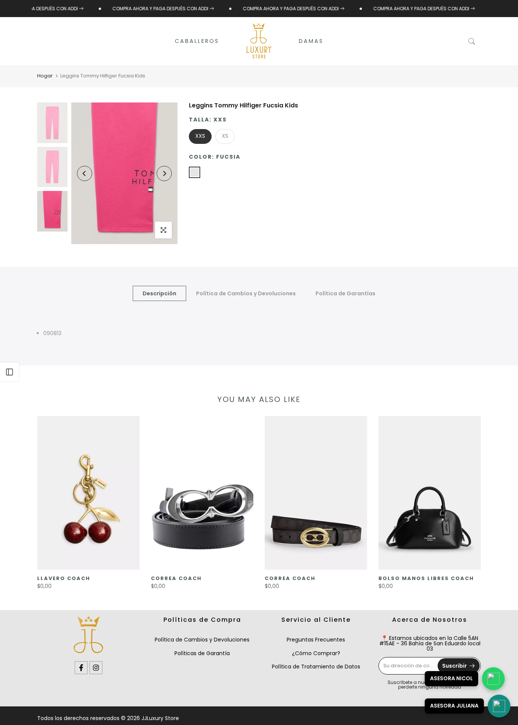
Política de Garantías (345, 293)
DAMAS (311, 41)
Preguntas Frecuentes (316, 639)
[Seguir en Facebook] (81, 667)
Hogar (45, 75)
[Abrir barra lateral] (9, 371)
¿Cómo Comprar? (316, 653)
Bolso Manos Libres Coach (426, 578)
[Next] (164, 173)
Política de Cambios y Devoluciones (246, 293)
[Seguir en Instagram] (95, 667)
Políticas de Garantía (202, 653)
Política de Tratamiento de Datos (316, 666)
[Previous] (84, 173)
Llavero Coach (63, 578)
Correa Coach (176, 578)
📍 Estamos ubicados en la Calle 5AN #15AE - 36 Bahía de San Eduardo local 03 (429, 643)
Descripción (159, 293)
